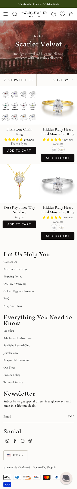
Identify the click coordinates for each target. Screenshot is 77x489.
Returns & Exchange (15, 269)
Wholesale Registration (17, 338)
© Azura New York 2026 (16, 467)
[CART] (71, 14)
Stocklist (8, 330)
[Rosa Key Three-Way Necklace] (19, 183)
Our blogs (9, 367)
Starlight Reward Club (16, 345)
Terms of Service (13, 382)
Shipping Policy (12, 276)
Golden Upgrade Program (18, 291)
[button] (14, 139)
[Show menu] (5, 14)
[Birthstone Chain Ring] (19, 105)
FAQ (6, 298)
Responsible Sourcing (16, 360)
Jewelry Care (10, 353)
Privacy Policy (11, 375)
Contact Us (10, 262)
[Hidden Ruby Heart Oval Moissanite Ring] (57, 105)
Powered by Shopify (44, 467)
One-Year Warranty (14, 284)
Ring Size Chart (12, 306)
